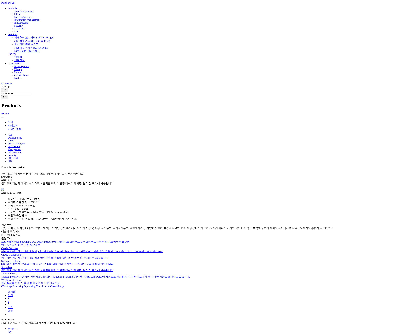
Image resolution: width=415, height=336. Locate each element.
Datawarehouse (45, 241)
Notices (18, 78)
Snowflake (26, 241)
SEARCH (6, 83)
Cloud (17, 14)
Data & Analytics (23, 17)
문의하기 (13, 328)
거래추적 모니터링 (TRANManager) (34, 37)
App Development (23, 11)
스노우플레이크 (10, 241)
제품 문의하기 (9, 245)
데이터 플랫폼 (121, 241)
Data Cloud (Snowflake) (26, 51)
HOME (5, 113)
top (9, 331)
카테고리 (13, 125)
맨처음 (12, 292)
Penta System (8, 2)
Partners (18, 72)
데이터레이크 (61, 241)
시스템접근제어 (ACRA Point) (31, 47)
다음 (10, 307)
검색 (5, 97)
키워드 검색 (14, 129)
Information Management (27, 19)
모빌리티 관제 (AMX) (26, 44)
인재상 (18, 57)
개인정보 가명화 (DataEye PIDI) (32, 40)
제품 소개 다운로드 (29, 245)
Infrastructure (21, 22)
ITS (16, 31)
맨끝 (10, 310)
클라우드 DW (78, 241)
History (18, 69)
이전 (10, 295)
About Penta (14, 63)
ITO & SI (19, 28)
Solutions (12, 34)
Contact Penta (21, 75)
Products (12, 8)
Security (18, 25)
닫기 (5, 90)
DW (34, 241)
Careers (12, 53)
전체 (10, 122)
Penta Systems (21, 66)
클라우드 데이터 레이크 (99, 241)
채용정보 (19, 60)
